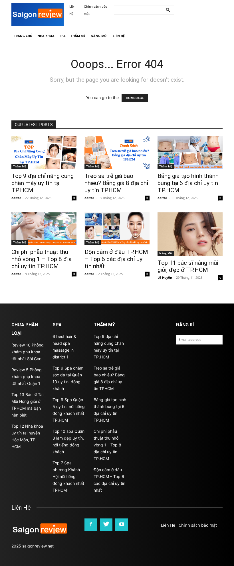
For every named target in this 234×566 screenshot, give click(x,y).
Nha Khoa (46, 36)
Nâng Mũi (99, 36)
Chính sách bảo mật (198, 525)
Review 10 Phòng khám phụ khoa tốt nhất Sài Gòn (27, 352)
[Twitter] (106, 524)
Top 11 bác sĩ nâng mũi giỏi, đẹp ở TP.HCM (188, 266)
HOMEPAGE (135, 98)
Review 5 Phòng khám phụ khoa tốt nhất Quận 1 (26, 376)
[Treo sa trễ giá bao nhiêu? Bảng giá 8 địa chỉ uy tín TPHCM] (117, 152)
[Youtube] (121, 524)
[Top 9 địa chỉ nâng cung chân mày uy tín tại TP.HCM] (43, 152)
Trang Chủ (23, 36)
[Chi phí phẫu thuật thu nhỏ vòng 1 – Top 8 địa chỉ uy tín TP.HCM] (43, 228)
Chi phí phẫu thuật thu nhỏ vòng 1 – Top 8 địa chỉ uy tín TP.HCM (41, 259)
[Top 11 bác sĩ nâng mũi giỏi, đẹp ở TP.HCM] (190, 234)
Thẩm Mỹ (78, 36)
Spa (63, 36)
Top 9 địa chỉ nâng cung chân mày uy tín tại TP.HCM (42, 183)
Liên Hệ (119, 36)
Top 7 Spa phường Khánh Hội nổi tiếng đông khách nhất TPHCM (68, 476)
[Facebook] (90, 524)
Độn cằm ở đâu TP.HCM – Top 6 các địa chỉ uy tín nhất (116, 259)
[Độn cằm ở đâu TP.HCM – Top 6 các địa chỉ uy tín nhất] (117, 228)
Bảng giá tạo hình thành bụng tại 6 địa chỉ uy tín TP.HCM (188, 183)
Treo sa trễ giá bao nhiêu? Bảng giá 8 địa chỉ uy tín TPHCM (116, 183)
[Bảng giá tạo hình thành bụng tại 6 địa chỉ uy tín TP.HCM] (190, 152)
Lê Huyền (165, 277)
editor (16, 198)
